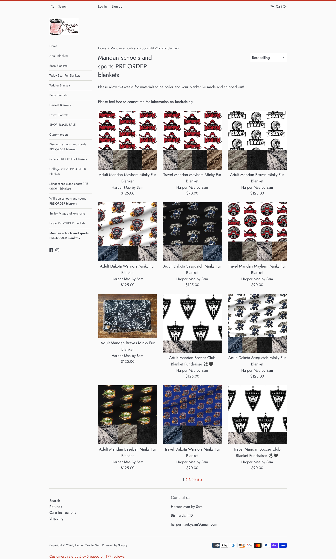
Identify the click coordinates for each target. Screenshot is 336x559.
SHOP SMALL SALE (62, 124)
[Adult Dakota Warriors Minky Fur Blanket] (127, 231)
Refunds (55, 506)
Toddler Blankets (59, 85)
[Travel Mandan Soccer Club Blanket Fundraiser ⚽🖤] (257, 414)
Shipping (56, 518)
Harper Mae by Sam (87, 545)
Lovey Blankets (58, 115)
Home (53, 46)
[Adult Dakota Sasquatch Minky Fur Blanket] (192, 231)
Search (54, 500)
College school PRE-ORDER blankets (67, 171)
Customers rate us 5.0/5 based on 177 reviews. (87, 556)
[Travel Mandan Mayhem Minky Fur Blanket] (192, 140)
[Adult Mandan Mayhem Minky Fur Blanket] (127, 140)
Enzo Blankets (58, 66)
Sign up (117, 6)
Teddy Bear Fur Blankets (64, 75)
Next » (197, 479)
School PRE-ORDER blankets (68, 159)
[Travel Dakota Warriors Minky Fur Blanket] (192, 414)
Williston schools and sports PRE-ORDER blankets (67, 201)
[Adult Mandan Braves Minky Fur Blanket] (257, 140)
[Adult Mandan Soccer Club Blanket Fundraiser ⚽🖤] (192, 323)
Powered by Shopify (115, 545)
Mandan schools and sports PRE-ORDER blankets (68, 235)
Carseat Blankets (60, 105)
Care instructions (62, 512)
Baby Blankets (58, 95)
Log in (102, 6)
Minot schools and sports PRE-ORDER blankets (69, 186)
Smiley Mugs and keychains (67, 213)
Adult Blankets (58, 56)
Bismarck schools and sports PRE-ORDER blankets (67, 147)
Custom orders (58, 134)
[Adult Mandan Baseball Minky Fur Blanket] (127, 414)
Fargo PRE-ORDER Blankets (67, 223)
